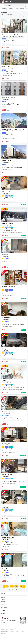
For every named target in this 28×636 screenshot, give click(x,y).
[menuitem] (4, 586)
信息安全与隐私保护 (5, 631)
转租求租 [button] (3, 594)
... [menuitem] (8, 586)
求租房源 (3, 599)
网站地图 (3, 633)
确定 (17, 589)
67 (11, 586)
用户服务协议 (22, 631)
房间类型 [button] (22, 8)
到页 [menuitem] (13, 589)
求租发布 (3, 604)
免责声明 (16, 631)
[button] (6, 1)
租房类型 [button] (4, 8)
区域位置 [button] (16, 8)
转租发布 (3, 601)
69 (16, 586)
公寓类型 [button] (10, 8)
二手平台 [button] (3, 610)
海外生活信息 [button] (4, 607)
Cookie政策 (12, 631)
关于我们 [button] (3, 613)
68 (14, 586)
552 (21, 586)
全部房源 (3, 597)
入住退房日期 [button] (8, 5)
